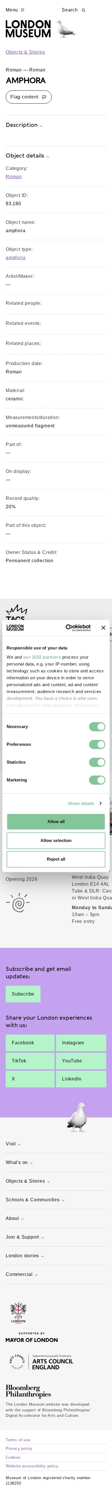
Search (70, 9)
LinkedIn (71, 1078)
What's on (17, 1162)
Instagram (73, 1042)
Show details (81, 803)
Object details (25, 155)
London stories (22, 1255)
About (12, 1218)
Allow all (56, 821)
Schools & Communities (33, 1199)
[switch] (97, 744)
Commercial (19, 1274)
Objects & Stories (25, 52)
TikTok (19, 1060)
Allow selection (56, 840)
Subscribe (23, 994)
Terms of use (18, 1440)
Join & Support (22, 1237)
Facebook (23, 1042)
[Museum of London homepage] (41, 31)
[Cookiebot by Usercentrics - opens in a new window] (68, 628)
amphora (16, 257)
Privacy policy (19, 1448)
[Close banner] (103, 628)
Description (22, 125)
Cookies (13, 1457)
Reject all (56, 859)
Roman (14, 176)
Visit (11, 1143)
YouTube (72, 1060)
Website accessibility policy (32, 1466)
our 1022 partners (42, 657)
